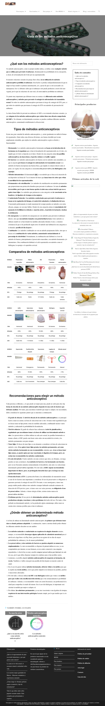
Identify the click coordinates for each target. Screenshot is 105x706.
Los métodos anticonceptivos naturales (36, 635)
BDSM (56, 657)
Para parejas (57, 669)
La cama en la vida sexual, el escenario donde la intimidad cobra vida (17, 666)
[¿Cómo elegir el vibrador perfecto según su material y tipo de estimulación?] (85, 239)
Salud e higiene (58, 653)
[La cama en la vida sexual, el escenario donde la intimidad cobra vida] (85, 220)
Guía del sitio (82, 677)
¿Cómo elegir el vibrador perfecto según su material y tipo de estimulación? (16, 684)
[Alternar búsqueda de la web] (99, 11)
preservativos (47, 168)
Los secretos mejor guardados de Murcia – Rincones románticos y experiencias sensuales (16, 675)
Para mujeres (58, 665)
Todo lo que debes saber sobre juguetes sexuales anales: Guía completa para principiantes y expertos (85, 255)
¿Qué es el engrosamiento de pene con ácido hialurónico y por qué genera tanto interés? (16, 657)
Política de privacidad (84, 654)
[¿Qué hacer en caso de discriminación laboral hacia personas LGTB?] (85, 263)
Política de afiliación (84, 663)
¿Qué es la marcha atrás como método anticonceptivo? (15, 636)
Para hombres (58, 661)
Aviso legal (81, 668)
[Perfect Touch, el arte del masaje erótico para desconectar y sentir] (85, 274)
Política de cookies (83, 658)
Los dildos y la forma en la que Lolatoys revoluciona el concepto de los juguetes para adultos (85, 314)
